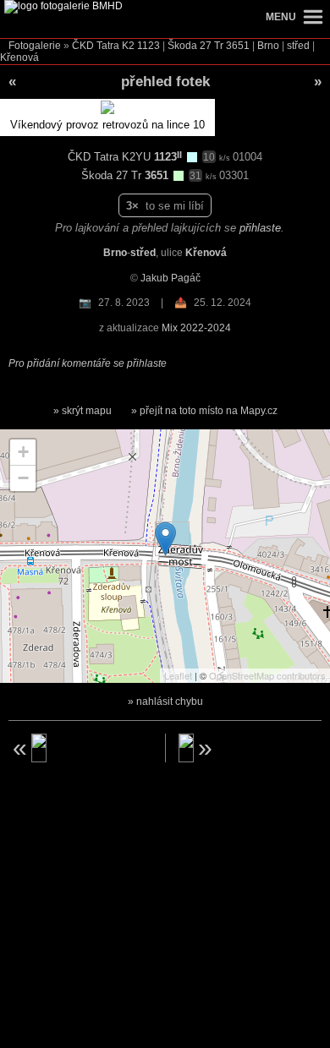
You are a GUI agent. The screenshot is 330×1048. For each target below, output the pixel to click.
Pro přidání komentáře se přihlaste (87, 363)
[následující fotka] (250, 748)
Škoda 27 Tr (195, 46)
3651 (238, 46)
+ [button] (23, 451)
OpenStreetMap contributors (267, 675)
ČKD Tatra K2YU (111, 156)
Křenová (19, 57)
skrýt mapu (87, 411)
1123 (148, 46)
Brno (268, 46)
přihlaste (260, 227)
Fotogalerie (34, 46)
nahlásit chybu (169, 701)
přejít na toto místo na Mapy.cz (209, 411)
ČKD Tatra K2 (103, 46)
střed (298, 46)
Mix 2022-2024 (196, 328)
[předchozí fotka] (80, 748)
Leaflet (178, 675)
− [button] (23, 478)
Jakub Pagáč (170, 278)
